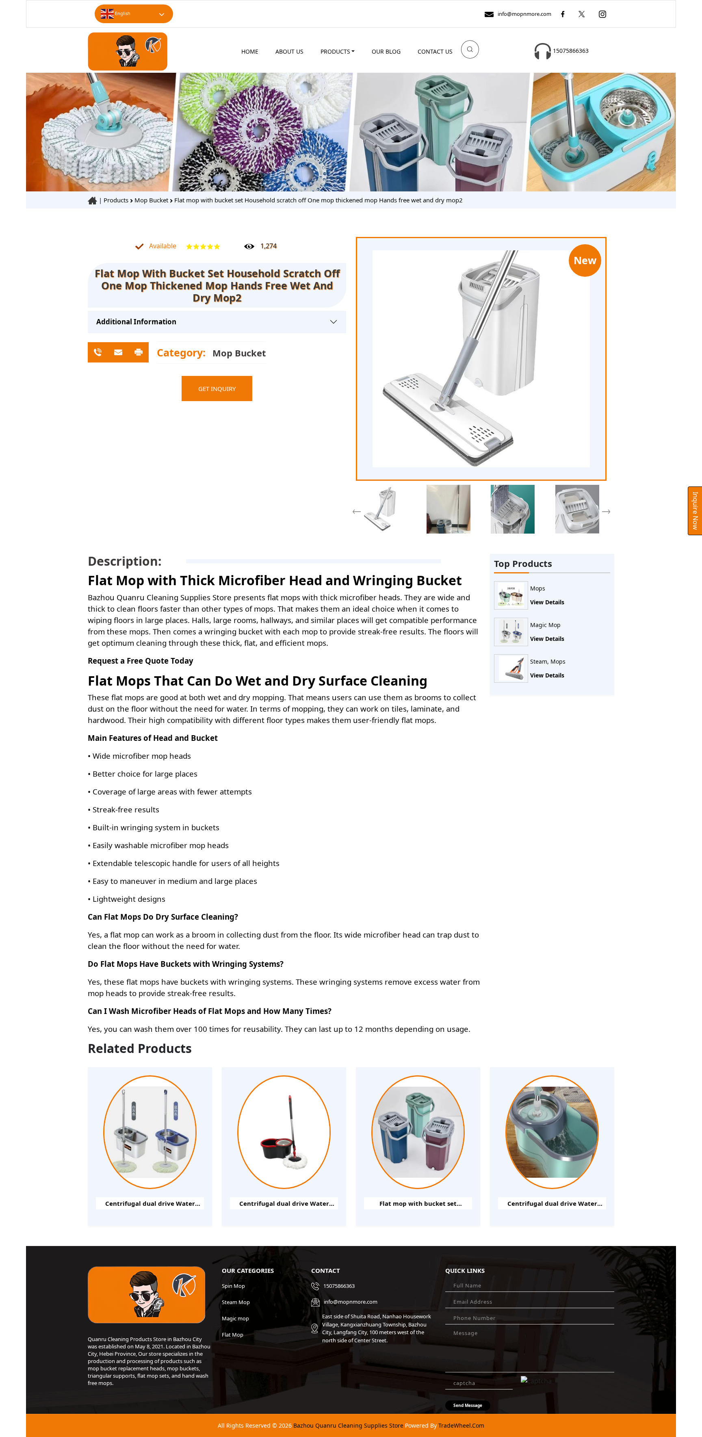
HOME (249, 51)
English (122, 13)
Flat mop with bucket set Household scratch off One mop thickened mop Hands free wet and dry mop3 (418, 1204)
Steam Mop (236, 1302)
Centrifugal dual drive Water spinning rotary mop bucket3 (552, 1204)
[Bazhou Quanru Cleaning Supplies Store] (127, 50)
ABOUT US (289, 51)
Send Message (467, 1405)
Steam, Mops (548, 661)
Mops (537, 588)
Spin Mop (233, 1285)
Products (116, 200)
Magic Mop (545, 625)
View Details (547, 602)
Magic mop (235, 1318)
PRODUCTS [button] (335, 51)
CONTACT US (435, 51)
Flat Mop (232, 1334)
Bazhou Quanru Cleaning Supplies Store (347, 1425)
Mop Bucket (152, 200)
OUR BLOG (386, 51)
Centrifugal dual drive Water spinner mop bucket (150, 1204)
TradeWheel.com (461, 1425)
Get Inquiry (217, 388)
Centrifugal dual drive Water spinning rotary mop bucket (284, 1204)
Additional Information (136, 321)
